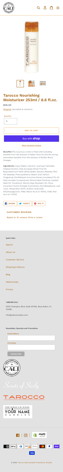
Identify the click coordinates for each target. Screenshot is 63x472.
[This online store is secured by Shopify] (39, 437)
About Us (10, 252)
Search (9, 245)
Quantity (7, 116)
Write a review (35, 217)
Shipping (7, 109)
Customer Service (15, 259)
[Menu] (58, 8)
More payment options (31, 145)
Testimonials (12, 282)
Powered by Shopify (44, 463)
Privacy (9, 289)
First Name (11, 343)
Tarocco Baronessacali (26, 463)
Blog (8, 274)
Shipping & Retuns (15, 267)
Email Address (13, 334)
